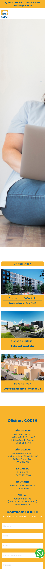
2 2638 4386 (22, 488)
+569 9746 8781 (22, 504)
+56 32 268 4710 (24, 2)
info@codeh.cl (24, 5)
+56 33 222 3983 (22, 475)
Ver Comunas (22, 263)
